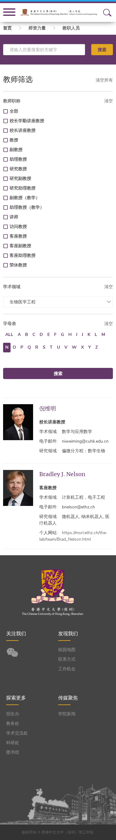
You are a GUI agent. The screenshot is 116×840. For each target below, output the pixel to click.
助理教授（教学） (27, 207)
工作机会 (66, 669)
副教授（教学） (25, 198)
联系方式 (66, 659)
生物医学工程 (23, 302)
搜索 (102, 49)
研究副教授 (20, 178)
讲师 (14, 217)
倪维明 (47, 408)
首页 (7, 28)
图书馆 (12, 752)
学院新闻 (66, 714)
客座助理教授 (23, 255)
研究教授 (18, 169)
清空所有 (104, 80)
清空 (108, 101)
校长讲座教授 (23, 130)
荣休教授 (18, 265)
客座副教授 (20, 246)
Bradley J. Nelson (62, 474)
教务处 (12, 723)
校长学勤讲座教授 (27, 121)
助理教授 (18, 159)
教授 (14, 140)
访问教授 (18, 227)
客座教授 (18, 236)
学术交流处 (17, 733)
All (9, 334)
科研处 (12, 743)
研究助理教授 (23, 188)
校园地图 (66, 650)
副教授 (16, 150)
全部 (14, 111)
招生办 (12, 714)
